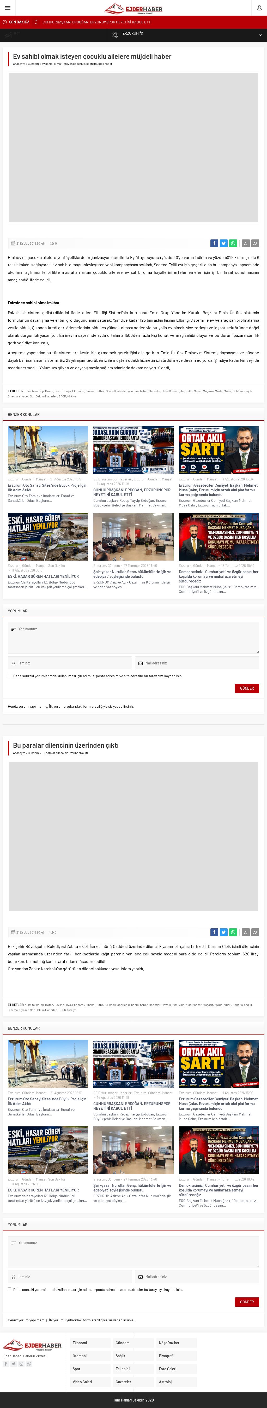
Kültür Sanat (194, 391)
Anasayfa (19, 63)
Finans (90, 391)
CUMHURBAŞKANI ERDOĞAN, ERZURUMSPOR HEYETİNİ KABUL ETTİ (132, 492)
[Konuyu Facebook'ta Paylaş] (214, 243)
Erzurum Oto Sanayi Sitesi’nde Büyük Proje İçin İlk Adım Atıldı (47, 487)
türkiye (71, 396)
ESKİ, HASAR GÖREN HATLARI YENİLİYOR (43, 576)
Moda (218, 391)
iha (182, 391)
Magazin (208, 391)
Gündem (33, 63)
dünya (67, 391)
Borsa (49, 391)
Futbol (100, 391)
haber (144, 391)
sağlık (248, 391)
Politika (238, 391)
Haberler (154, 391)
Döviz (58, 391)
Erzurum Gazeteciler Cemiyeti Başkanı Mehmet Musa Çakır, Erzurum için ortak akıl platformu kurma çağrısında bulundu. (136, 22)
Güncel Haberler (116, 391)
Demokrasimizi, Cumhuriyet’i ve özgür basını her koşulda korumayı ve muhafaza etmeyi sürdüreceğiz (219, 576)
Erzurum (14, 479)
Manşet (41, 479)
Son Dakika (56, 565)
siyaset (24, 396)
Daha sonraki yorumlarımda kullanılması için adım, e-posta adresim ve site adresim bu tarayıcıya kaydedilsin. (98, 676)
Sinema (13, 396)
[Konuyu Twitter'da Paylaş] (224, 243)
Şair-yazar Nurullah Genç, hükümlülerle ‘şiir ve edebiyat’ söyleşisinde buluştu (132, 574)
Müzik (227, 391)
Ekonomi (78, 391)
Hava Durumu (170, 391)
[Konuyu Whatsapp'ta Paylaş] (233, 243)
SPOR (62, 396)
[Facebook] (6, 1364)
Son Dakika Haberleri (43, 396)
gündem (133, 391)
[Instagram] (21, 1364)
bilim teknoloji (34, 391)
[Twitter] (13, 1364)
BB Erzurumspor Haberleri (112, 479)
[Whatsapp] (29, 1364)
